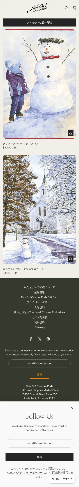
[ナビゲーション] (4, 8)
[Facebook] (31, 339)
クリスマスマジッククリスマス (21, 143)
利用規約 (55, 472)
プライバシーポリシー (29, 472)
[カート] (74, 8)
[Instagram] (48, 339)
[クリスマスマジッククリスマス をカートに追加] (70, 133)
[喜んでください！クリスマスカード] (39, 209)
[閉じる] (72, 408)
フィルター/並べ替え (39, 22)
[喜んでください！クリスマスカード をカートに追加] (70, 259)
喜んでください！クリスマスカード (23, 269)
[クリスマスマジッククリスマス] (39, 84)
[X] (39, 339)
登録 (39, 374)
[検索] (66, 8)
